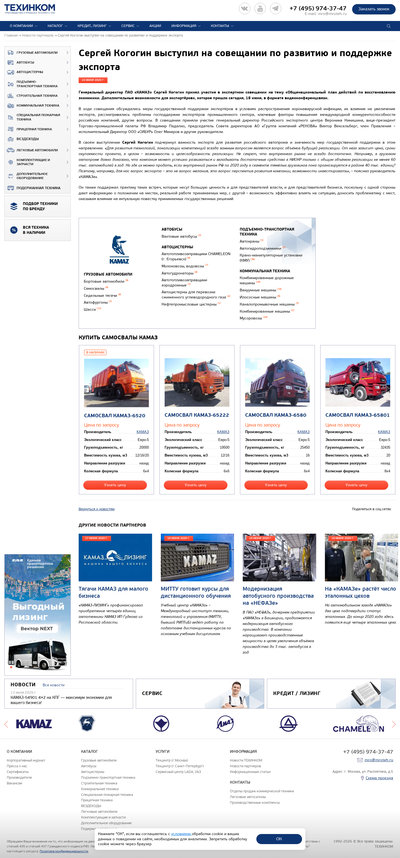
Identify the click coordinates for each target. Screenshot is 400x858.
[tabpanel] (37, 615)
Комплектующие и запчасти (33, 162)
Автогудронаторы (180, 273)
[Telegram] (275, 8)
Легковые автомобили (37, 150)
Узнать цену (115, 485)
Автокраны (251, 241)
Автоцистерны (30, 72)
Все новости (53, 685)
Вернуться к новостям (97, 509)
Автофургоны (98, 302)
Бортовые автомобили (106, 281)
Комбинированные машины (267, 311)
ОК (279, 838)
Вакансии (14, 783)
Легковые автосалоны (248, 797)
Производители (19, 777)
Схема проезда (379, 778)
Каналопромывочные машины (269, 304)
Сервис (128, 26)
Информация (183, 26)
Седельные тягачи (102, 295)
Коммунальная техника (38, 106)
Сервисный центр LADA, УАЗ (178, 772)
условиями (181, 834)
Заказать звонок (373, 9)
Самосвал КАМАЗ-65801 (357, 415)
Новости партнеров (245, 766)
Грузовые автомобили (37, 53)
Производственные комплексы (255, 802)
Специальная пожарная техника (38, 117)
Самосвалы (96, 288)
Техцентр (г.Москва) (172, 760)
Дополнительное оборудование (32, 176)
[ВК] (244, 8)
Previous (6, 723)
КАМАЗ (143, 432)
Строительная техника (37, 96)
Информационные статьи (250, 772)
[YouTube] (260, 8)
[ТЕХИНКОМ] (35, 9)
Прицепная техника (34, 129)
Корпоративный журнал (26, 760)
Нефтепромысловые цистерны (191, 304)
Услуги (163, 751)
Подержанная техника (38, 188)
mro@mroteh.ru (332, 13)
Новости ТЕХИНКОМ (246, 760)
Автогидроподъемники (262, 248)
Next (393, 723)
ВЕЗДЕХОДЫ (28, 139)
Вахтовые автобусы (181, 236)
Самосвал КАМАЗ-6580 (275, 415)
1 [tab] (11, 667)
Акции (155, 26)
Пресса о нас (17, 766)
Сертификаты (18, 772)
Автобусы (25, 63)
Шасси (92, 309)
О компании (21, 26)
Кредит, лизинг (92, 26)
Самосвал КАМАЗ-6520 (114, 416)
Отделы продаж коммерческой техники (262, 791)
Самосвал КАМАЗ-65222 (197, 415)
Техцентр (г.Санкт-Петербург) (180, 766)
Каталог (55, 26)
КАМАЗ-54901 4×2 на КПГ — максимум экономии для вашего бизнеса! (61, 700)
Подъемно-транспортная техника (37, 84)
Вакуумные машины (261, 290)
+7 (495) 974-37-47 (318, 8)
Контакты (220, 26)
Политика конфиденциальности (64, 851)
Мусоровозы (253, 318)
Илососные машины (260, 297)
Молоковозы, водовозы (185, 266)
